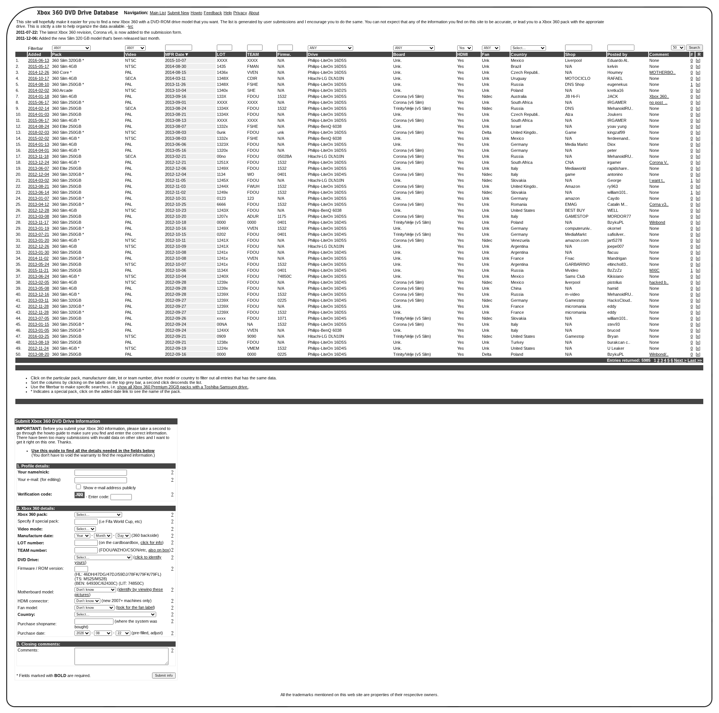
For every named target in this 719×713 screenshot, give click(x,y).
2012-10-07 (175, 264)
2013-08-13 (175, 120)
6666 (221, 204)
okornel (614, 228)
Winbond (657, 222)
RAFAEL (615, 78)
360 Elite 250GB (66, 126)
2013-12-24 (38, 162)
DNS (569, 108)
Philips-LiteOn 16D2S (327, 90)
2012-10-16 (175, 228)
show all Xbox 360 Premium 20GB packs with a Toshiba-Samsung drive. (182, 387)
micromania (575, 306)
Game (570, 132)
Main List (158, 12)
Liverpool (573, 60)
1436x (222, 72)
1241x (222, 252)
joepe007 (615, 246)
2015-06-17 (38, 102)
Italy (514, 168)
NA (250, 324)
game (570, 174)
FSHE (252, 84)
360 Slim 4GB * (65, 120)
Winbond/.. (658, 354)
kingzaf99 (616, 132)
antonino (615, 174)
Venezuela (520, 240)
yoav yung (617, 126)
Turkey (517, 342)
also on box (158, 550)
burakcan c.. (618, 342)
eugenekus (617, 84)
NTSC (130, 60)
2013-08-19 (38, 342)
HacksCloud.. (619, 300)
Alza (569, 114)
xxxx (221, 318)
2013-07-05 (38, 318)
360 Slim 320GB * (68, 60)
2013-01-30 (38, 252)
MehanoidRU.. (620, 108)
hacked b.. (658, 282)
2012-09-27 (175, 300)
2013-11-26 (175, 84)
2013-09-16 (175, 96)
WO (250, 174)
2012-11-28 (38, 306)
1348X (222, 78)
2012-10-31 (175, 198)
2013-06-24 (38, 276)
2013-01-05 (38, 330)
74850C (284, 276)
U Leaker (615, 348)
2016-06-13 (38, 60)
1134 (221, 174)
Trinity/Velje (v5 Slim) (412, 108)
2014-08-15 (175, 72)
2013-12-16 (38, 294)
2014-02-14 (38, 108)
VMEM (253, 348)
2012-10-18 (175, 222)
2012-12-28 (38, 210)
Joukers (614, 114)
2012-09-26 (175, 318)
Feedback (213, 12)
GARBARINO (577, 264)
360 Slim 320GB (66, 300)
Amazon (572, 186)
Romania (519, 204)
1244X (222, 186)
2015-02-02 (38, 138)
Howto (196, 12)
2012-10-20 (175, 216)
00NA (222, 324)
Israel (516, 126)
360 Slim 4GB (64, 66)
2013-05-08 (38, 288)
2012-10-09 (175, 246)
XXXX (222, 60)
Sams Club (575, 276)
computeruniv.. (578, 228)
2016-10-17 (38, 78)
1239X (222, 294)
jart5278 (614, 240)
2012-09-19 (175, 348)
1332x (222, 126)
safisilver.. (616, 234)
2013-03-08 (38, 216)
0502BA (284, 156)
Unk (485, 60)
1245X (222, 180)
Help (228, 12)
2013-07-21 (38, 234)
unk (280, 132)
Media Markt (576, 144)
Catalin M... (617, 204)
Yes (460, 60)
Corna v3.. (658, 204)
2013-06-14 (38, 192)
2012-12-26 (38, 246)
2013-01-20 (38, 240)
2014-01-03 (38, 114)
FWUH (253, 186)
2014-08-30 (175, 66)
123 (250, 198)
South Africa (522, 102)
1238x (222, 342)
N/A (280, 60)
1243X (222, 210)
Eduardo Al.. (618, 60)
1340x (222, 90)
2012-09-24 (175, 324)
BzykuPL (615, 222)
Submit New (178, 12)
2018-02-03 (38, 132)
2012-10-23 (175, 210)
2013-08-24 (175, 108)
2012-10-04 (175, 276)
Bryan (612, 336)
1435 (221, 66)
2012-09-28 (175, 282)
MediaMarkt (575, 234)
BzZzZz (614, 270)
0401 (281, 174)
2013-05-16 (175, 150)
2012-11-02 (175, 192)
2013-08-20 (38, 354)
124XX (223, 330)
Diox (611, 144)
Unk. (397, 60)
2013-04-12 (38, 204)
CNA (569, 162)
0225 (281, 300)
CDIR (252, 78)
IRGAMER (617, 102)
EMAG (571, 204)
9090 (251, 336)
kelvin (612, 66)
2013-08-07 (175, 126)
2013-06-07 (38, 168)
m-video (572, 294)
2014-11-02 (38, 258)
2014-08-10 (38, 84)
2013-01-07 (38, 198)
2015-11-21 (38, 270)
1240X (222, 276)
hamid (612, 288)
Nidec (487, 96)
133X (221, 96)
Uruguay (519, 78)
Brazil (516, 66)
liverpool (572, 282)
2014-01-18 (38, 96)
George (614, 180)
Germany (519, 144)
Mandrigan (617, 258)
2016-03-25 (38, 336)
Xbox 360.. (659, 96)
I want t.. (657, 180)
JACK (612, 96)
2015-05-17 (38, 66)
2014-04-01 (38, 150)
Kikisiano (615, 276)
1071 (281, 318)
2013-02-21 (175, 156)
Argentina (519, 246)
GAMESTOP (576, 216)
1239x (222, 282)
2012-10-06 (175, 270)
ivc (130, 26)
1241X (222, 240)
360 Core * (62, 72)
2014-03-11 (175, 78)
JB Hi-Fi (572, 96)
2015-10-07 (175, 60)
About (254, 12)
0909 (221, 336)
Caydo (613, 198)
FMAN (253, 66)
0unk (221, 132)
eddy (611, 306)
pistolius (614, 282)
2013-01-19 (38, 228)
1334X (222, 108)
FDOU (253, 96)
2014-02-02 (38, 90)
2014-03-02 (38, 180)
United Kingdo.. (524, 132)
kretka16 (615, 90)
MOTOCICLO (578, 78)
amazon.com (577, 240)
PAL (128, 72)
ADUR (253, 216)
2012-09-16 (175, 354)
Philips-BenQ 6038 (325, 126)
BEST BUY (575, 210)
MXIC (654, 270)
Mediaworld (575, 168)
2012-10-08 (175, 252)
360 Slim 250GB (66, 108)
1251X (222, 162)
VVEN (252, 72)
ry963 (612, 186)
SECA (130, 78)
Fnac (569, 258)
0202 (221, 234)
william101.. (617, 192)
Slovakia (518, 180)
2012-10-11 (175, 240)
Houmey (615, 72)
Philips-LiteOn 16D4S (327, 174)
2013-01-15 (38, 324)
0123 (221, 198)
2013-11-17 (38, 222)
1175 (281, 216)
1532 (281, 96)
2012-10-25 (175, 204)
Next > (680, 360)
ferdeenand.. (618, 138)
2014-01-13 (38, 144)
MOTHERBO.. (662, 72)
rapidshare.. (618, 168)
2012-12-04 (38, 174)
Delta (486, 132)
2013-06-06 (175, 144)
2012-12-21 (175, 162)
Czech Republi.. (525, 72)
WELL (612, 210)
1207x (222, 216)
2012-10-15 (175, 234)
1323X (222, 144)
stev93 (613, 324)
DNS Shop (574, 84)
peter (612, 150)
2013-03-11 (38, 300)
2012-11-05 (175, 180)
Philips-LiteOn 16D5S (327, 60)
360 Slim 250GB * (68, 84)
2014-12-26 (38, 72)
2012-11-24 (38, 348)
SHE (251, 90)
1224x (222, 348)
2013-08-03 (175, 132)
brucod (613, 330)
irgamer (614, 162)
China (516, 288)
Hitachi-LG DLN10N (326, 78)
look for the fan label (135, 607)
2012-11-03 (175, 186)
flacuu (612, 252)
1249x (222, 192)
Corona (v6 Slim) (408, 96)
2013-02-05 (38, 282)
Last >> (695, 360)
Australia (519, 96)
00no (221, 156)
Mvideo (571, 270)
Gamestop (574, 300)
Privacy (240, 12)
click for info (151, 542)
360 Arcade (62, 90)
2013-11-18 (38, 156)
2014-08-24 (38, 126)
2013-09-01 (175, 102)
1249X (222, 168)
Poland (517, 90)
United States (523, 210)
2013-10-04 (175, 90)
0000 (221, 222)
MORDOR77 (619, 216)
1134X (222, 270)
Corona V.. (658, 162)
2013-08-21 (175, 114)
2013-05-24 (38, 264)
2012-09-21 (175, 336)
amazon (572, 198)
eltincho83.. (617, 264)
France (517, 258)
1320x (222, 150)
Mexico (517, 60)
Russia (517, 84)
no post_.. (658, 102)
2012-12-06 (175, 168)
